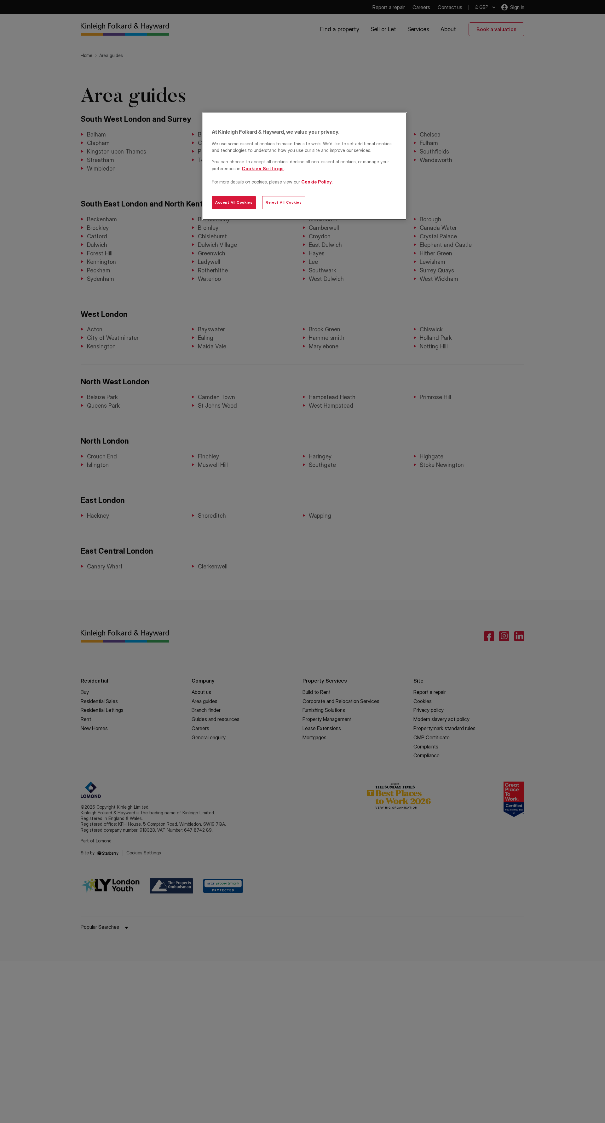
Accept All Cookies (233, 202)
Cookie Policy (316, 181)
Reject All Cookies (284, 202)
